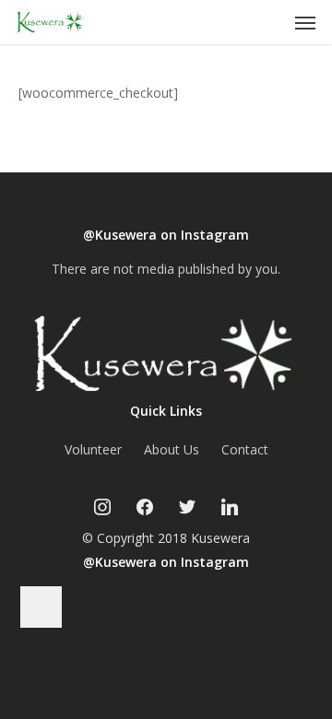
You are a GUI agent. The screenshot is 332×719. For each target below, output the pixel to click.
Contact (244, 449)
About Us (171, 449)
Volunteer (93, 449)
